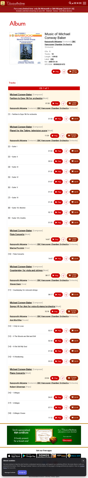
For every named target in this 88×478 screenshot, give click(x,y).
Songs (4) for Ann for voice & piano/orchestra (32, 306)
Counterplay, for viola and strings (26, 270)
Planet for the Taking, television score (28, 130)
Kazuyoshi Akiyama (53, 41)
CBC (52, 59)
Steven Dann (15, 284)
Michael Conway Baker (21, 94)
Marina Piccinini (17, 248)
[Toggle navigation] (84, 3)
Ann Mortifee (16, 320)
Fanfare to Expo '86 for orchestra (26, 98)
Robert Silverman (17, 387)
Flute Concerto (17, 234)
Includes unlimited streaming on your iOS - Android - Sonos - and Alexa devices (44, 11)
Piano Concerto (17, 373)
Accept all (22, 472)
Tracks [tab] (12, 83)
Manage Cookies (10, 472)
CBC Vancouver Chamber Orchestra (53, 108)
